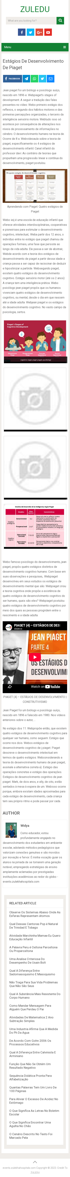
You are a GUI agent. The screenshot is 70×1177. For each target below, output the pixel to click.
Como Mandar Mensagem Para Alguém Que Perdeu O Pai (30, 1007)
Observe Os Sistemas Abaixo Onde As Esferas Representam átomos (34, 914)
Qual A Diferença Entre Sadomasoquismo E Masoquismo (32, 972)
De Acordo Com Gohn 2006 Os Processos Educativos (30, 1042)
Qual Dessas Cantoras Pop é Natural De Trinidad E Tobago (33, 925)
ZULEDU (35, 9)
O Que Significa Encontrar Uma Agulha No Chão (30, 1124)
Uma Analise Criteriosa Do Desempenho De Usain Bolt (27, 960)
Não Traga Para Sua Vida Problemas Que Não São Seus (33, 984)
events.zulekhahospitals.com (19, 1167)
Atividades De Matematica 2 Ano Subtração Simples (31, 1019)
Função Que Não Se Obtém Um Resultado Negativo (30, 1065)
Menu (7, 47)
